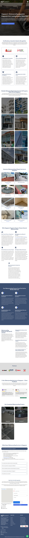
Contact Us (12, 521)
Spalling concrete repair (6, 457)
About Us (12, 517)
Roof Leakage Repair (22, 521)
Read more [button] (3, 395)
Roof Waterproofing (22, 517)
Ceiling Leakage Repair (23, 522)
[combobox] (14, 491)
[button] (27, 1)
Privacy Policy (12, 522)
